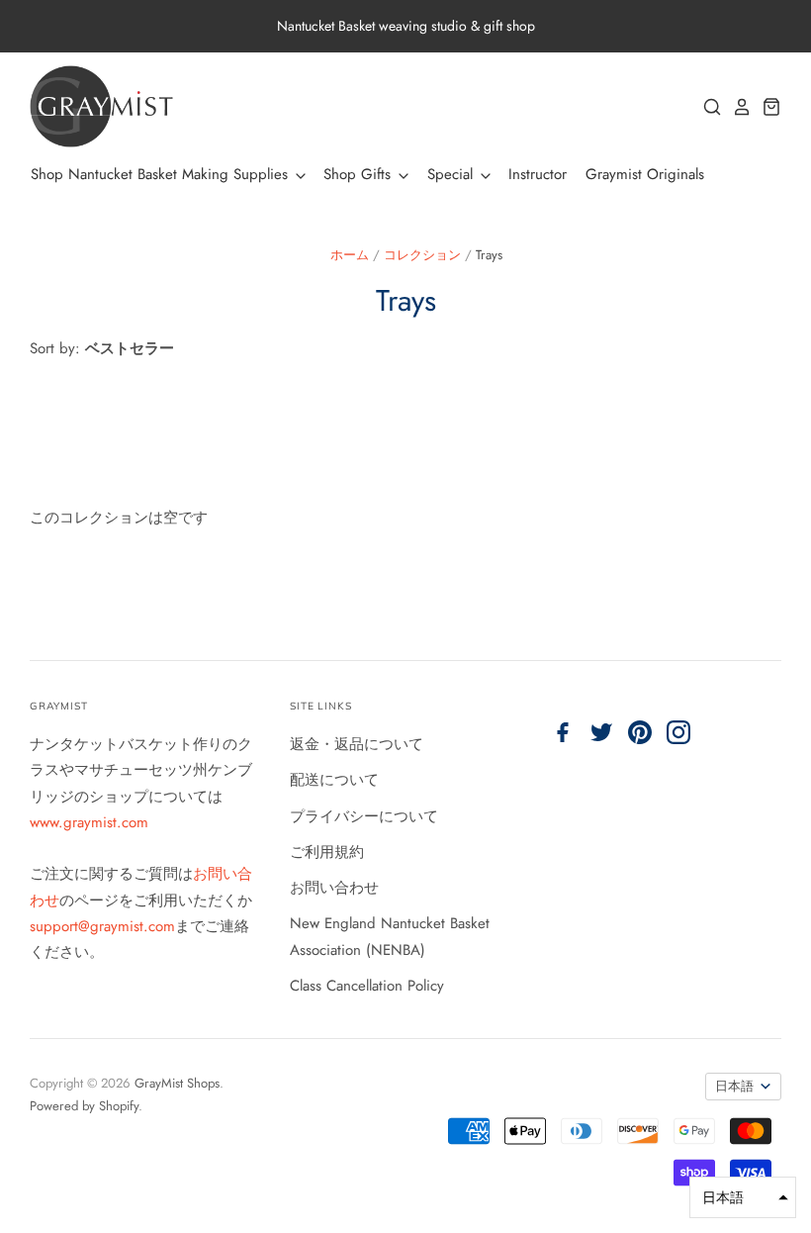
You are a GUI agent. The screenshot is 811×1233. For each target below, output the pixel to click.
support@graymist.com (102, 926)
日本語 (734, 1086)
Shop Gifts (359, 174)
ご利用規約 (327, 852)
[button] (742, 1197)
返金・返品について (356, 744)
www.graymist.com (89, 822)
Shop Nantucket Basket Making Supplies (162, 174)
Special (452, 174)
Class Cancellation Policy (367, 985)
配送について (334, 780)
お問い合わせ (334, 888)
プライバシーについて (364, 816)
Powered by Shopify (84, 1105)
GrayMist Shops (177, 1083)
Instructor (537, 174)
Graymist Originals (645, 174)
